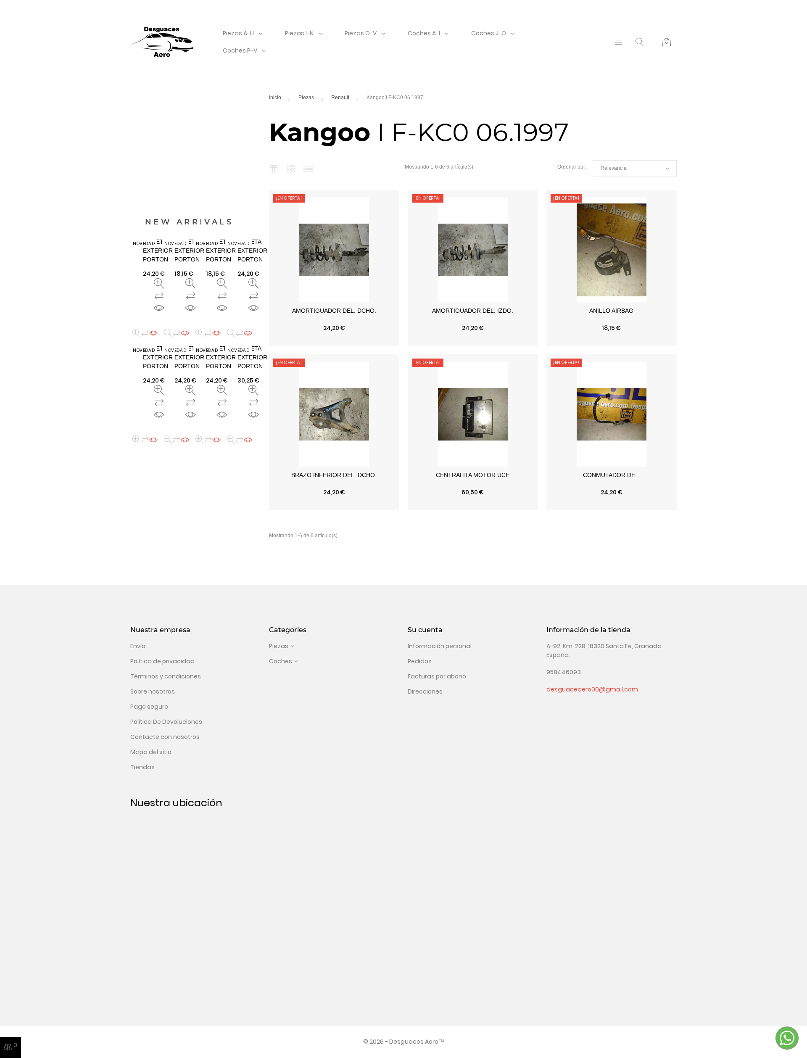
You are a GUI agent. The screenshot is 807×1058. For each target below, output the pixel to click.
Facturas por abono (437, 676)
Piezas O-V (361, 33)
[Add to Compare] (334, 342)
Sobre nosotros (152, 691)
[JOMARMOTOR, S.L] (161, 41)
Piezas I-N (299, 33)
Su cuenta (425, 630)
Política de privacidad (162, 661)
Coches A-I (424, 33)
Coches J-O (488, 33)
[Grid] (273, 169)
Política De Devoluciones (166, 722)
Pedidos (420, 661)
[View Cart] (667, 42)
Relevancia (635, 168)
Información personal (440, 646)
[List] (308, 169)
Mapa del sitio (150, 752)
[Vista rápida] (295, 342)
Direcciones (425, 691)
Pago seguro (149, 706)
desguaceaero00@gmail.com (592, 689)
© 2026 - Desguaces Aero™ (403, 1041)
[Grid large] (291, 168)
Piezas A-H (238, 33)
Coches (280, 661)
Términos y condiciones (165, 676)
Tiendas (142, 767)
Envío (137, 646)
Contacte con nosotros (165, 737)
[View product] (373, 342)
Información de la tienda (588, 630)
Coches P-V (240, 50)
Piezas (278, 646)
